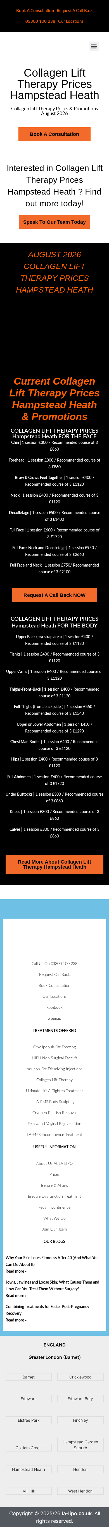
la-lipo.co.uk (77, 1513)
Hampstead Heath (28, 1469)
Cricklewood (80, 1377)
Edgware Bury (80, 1398)
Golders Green (29, 1447)
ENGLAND (55, 1345)
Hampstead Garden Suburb (80, 1444)
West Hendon (80, 1491)
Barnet (29, 1377)
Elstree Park (28, 1420)
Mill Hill (28, 1491)
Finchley (80, 1420)
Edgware (29, 1398)
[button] (94, 46)
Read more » (16, 1271)
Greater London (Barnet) (55, 1357)
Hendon (80, 1469)
